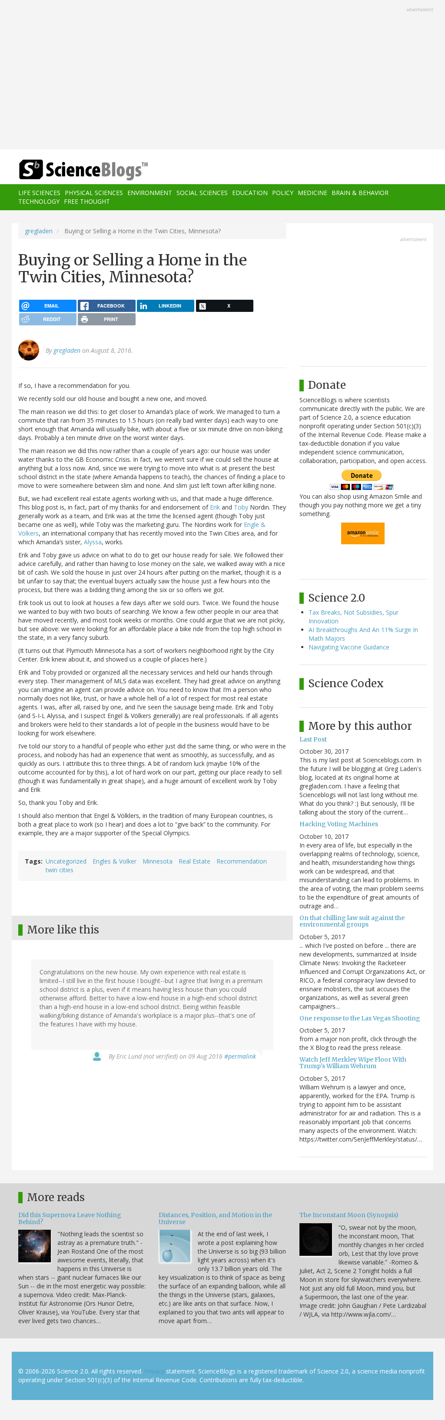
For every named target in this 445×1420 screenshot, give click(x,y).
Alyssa (93, 542)
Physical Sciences (94, 193)
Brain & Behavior (360, 193)
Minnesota (158, 861)
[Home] (86, 170)
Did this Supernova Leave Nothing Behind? (69, 1218)
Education (250, 193)
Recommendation (241, 861)
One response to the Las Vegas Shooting (359, 1018)
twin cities (59, 870)
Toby (241, 507)
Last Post (313, 739)
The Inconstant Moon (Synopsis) (349, 1215)
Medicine (312, 193)
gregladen (39, 231)
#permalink (240, 1056)
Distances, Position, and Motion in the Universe (215, 1218)
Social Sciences (202, 193)
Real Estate (194, 861)
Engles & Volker (114, 861)
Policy (282, 193)
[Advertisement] (222, 75)
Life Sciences (39, 193)
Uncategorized (66, 861)
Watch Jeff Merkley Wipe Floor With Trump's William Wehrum (352, 1063)
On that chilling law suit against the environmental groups (352, 921)
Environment (149, 193)
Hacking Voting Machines (338, 824)
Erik (215, 507)
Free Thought (87, 201)
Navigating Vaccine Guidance (349, 647)
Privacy (154, 1371)
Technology (39, 201)
